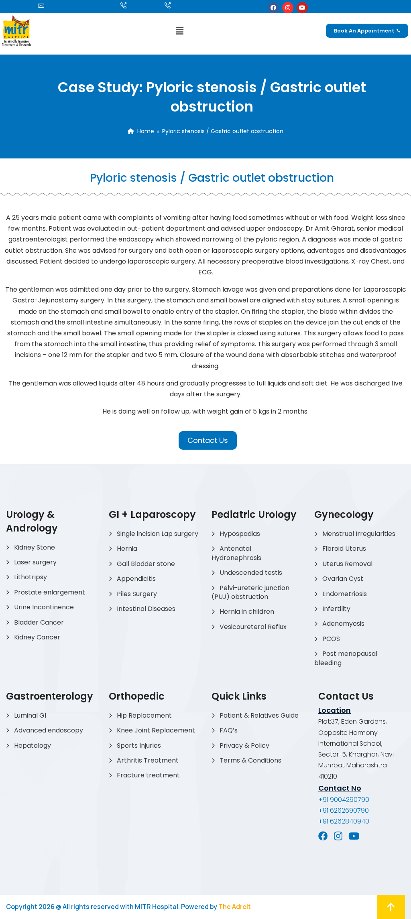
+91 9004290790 (343, 799)
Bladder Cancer (39, 622)
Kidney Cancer (37, 637)
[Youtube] (302, 7)
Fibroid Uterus (344, 548)
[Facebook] (273, 7)
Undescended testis (251, 572)
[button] (179, 30)
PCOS (331, 638)
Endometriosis (344, 593)
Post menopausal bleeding (345, 658)
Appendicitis (136, 578)
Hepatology (32, 745)
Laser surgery (35, 562)
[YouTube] (353, 836)
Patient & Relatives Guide (259, 715)
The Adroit (234, 906)
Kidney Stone (34, 547)
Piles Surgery (137, 593)
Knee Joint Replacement (156, 730)
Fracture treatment (148, 775)
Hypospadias (240, 533)
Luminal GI (30, 715)
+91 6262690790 (343, 810)
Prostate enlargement (49, 592)
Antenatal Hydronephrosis (236, 553)
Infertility (336, 608)
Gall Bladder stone (146, 563)
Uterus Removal (347, 563)
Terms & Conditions (250, 760)
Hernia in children (247, 611)
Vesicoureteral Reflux (253, 626)
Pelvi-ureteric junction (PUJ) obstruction (250, 592)
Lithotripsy (30, 577)
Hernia (127, 548)
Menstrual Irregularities (358, 533)
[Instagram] (287, 7)
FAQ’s (229, 730)
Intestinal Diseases (146, 608)
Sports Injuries (139, 745)
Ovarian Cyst (342, 578)
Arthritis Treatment (148, 760)
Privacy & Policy (244, 745)
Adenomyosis (343, 623)
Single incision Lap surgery (157, 533)
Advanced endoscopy (48, 730)
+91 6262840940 (343, 821)
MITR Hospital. (157, 906)
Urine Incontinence (44, 607)
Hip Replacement (144, 715)
